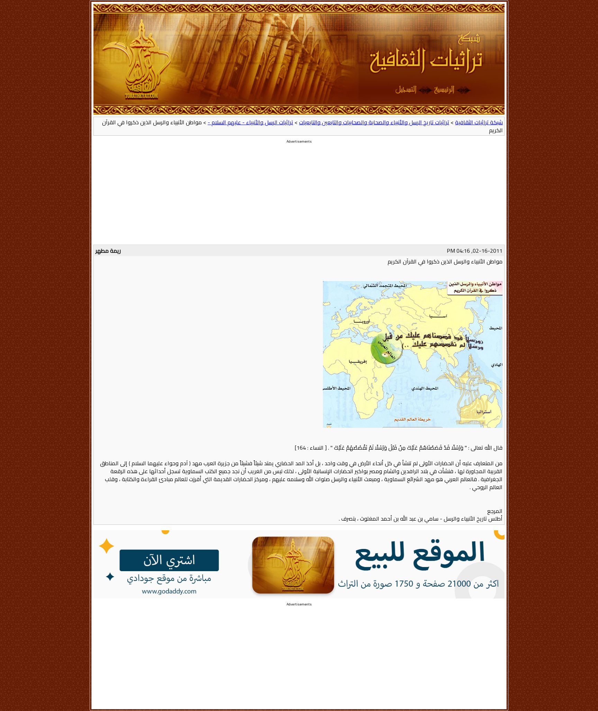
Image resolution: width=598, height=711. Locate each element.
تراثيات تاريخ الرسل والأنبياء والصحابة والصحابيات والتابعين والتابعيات (374, 122)
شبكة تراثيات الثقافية (479, 122)
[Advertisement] (299, 196)
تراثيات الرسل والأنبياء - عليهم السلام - (250, 122)
